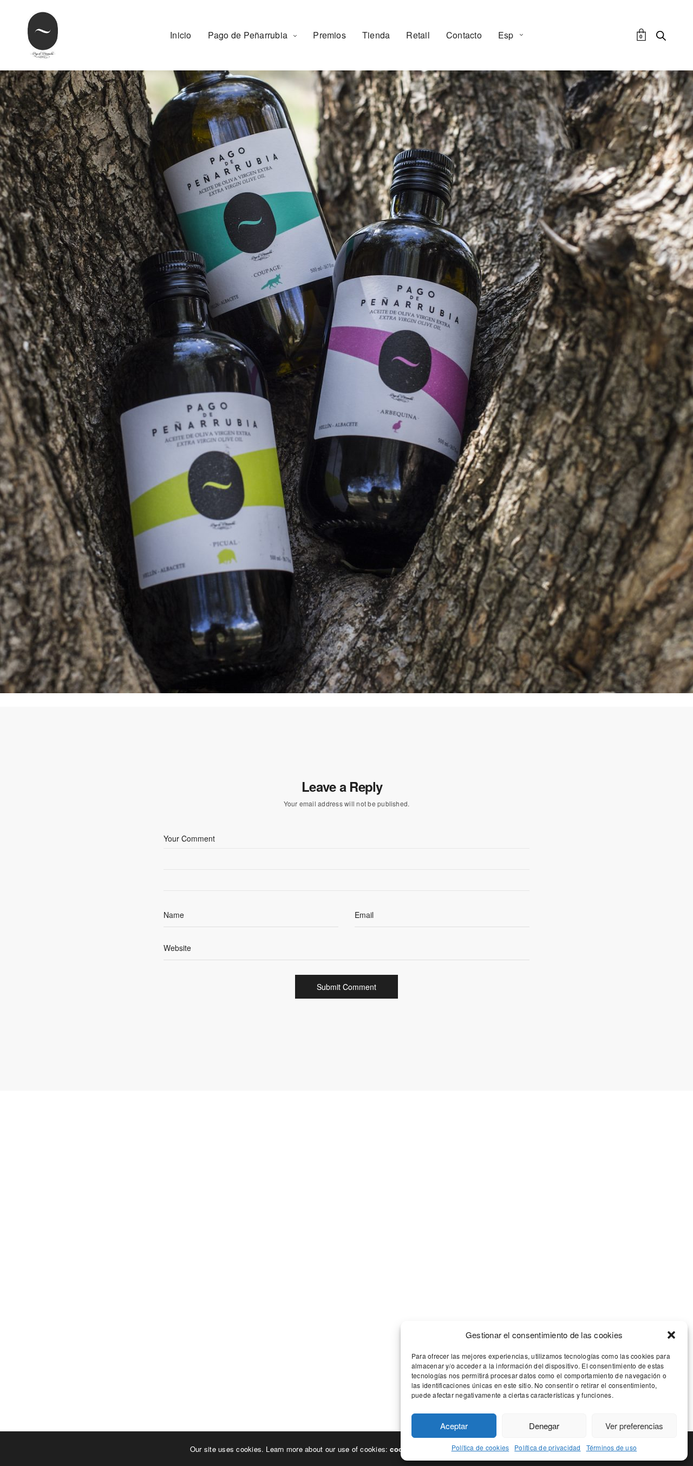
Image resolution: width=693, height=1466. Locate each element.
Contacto (464, 35)
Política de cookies (480, 1447)
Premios (329, 35)
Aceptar (454, 1425)
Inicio (180, 35)
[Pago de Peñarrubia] (42, 35)
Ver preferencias (634, 1425)
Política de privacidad (547, 1447)
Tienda (376, 35)
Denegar (544, 1425)
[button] (671, 1335)
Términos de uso (611, 1447)
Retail (417, 35)
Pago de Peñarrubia (247, 35)
